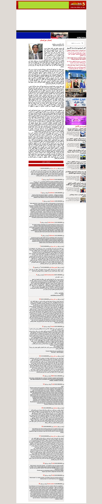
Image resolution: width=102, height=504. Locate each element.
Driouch (71, 31)
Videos (42, 31)
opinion (30, 31)
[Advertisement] (51, 19)
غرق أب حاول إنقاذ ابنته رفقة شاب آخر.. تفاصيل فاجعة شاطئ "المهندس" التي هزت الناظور (76, 54)
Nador (77, 31)
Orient (59, 31)
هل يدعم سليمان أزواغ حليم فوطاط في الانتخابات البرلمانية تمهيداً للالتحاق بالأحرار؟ (75, 173)
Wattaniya (54, 31)
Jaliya (48, 31)
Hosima (65, 31)
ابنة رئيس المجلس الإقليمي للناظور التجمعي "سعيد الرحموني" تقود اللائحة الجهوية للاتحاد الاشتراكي (76, 184)
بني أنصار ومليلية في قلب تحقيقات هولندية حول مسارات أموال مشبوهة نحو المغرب (76, 152)
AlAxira (26, 31)
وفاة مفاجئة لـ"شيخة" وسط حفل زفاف (76, 65)
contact (20, 31)
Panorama (35, 31)
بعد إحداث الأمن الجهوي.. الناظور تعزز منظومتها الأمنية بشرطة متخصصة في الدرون (76, 140)
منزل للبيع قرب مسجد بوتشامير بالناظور (76, 50)
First (83, 31)
